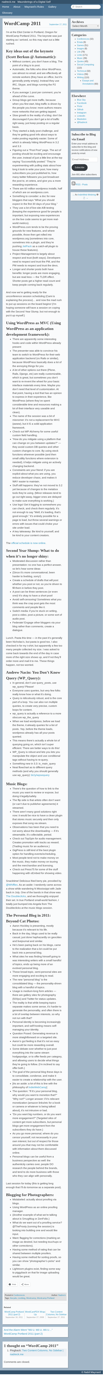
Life (78, 52)
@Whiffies (12, 884)
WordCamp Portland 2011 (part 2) (23, 1333)
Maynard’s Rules (34, 6)
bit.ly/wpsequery (40, 775)
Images (80, 48)
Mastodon (81, 119)
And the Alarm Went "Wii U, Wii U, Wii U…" (28, 1329)
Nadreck (62, 1295)
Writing (80, 77)
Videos (80, 74)
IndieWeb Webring (87, 195)
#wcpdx (13, 1298)
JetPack (27, 246)
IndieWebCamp (37, 1087)
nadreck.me (8, 1)
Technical (81, 71)
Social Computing (85, 64)
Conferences (19, 1295)
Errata (80, 42)
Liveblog (21, 1298)
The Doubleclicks (16, 896)
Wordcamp (31, 1298)
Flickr (79, 106)
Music (80, 58)
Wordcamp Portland (45, 1298)
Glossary (7, 12)
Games (80, 45)
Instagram (81, 113)
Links (79, 55)
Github (80, 109)
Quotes (80, 61)
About (16, 6)
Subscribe (79, 167)
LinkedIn (81, 116)
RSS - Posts (81, 184)
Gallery (52, 6)
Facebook (82, 103)
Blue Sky (81, 100)
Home (5, 6)
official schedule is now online (28, 543)
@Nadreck (82, 122)
